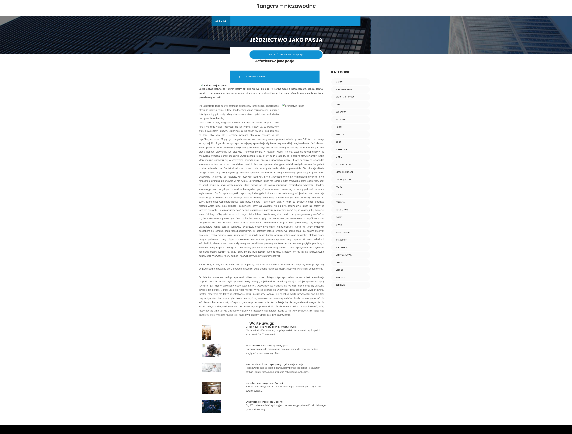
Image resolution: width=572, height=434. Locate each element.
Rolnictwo (342, 209)
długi (256, 160)
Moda (339, 157)
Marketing (341, 149)
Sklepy (339, 217)
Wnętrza (340, 277)
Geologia (341, 119)
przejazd (213, 189)
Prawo (339, 194)
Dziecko (340, 104)
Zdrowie (340, 285)
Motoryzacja (343, 164)
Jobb (338, 142)
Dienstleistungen (345, 96)
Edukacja (341, 111)
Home (272, 54)
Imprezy (340, 134)
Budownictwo (344, 89)
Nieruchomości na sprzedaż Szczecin (265, 383)
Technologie (343, 232)
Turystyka (341, 247)
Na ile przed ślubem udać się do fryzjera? (267, 345)
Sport (339, 224)
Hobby (339, 127)
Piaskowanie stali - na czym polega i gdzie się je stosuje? (275, 364)
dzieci (301, 285)
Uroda (339, 262)
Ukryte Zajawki (344, 254)
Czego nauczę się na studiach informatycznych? (271, 326)
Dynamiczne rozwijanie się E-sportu (264, 401)
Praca (339, 187)
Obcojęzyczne (344, 179)
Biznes (339, 81)
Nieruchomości (344, 172)
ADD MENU (221, 20)
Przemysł (340, 202)
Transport (341, 239)
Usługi (339, 269)
